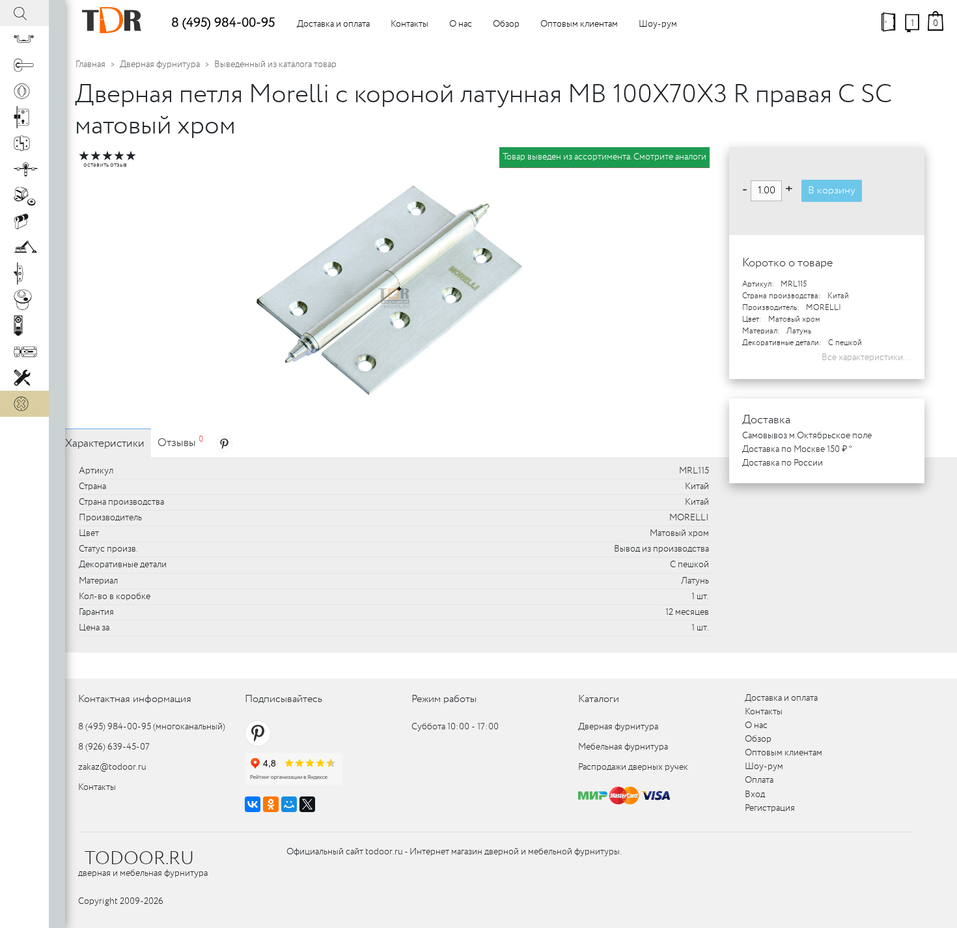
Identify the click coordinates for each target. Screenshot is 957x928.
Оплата (759, 780)
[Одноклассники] (271, 804)
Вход (755, 794)
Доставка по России (782, 463)
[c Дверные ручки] (24, 65)
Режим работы (444, 699)
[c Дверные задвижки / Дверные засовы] (24, 352)
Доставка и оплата (333, 24)
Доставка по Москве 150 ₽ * (797, 449)
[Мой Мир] (289, 804)
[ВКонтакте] (252, 804)
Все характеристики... (866, 357)
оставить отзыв (105, 165)
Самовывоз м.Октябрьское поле (807, 435)
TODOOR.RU (139, 859)
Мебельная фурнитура (623, 746)
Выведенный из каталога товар (275, 64)
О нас (460, 24)
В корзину (831, 190)
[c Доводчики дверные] (24, 247)
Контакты (409, 24)
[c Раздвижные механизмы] (24, 169)
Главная (90, 64)
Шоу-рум (658, 24)
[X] (307, 804)
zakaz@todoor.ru (112, 767)
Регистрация (770, 808)
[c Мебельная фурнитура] (24, 39)
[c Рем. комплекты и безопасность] (24, 378)
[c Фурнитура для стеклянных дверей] (24, 300)
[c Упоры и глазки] (24, 195)
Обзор (506, 24)
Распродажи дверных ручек (633, 767)
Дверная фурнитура (160, 64)
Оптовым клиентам (579, 24)
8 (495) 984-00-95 (223, 23)
